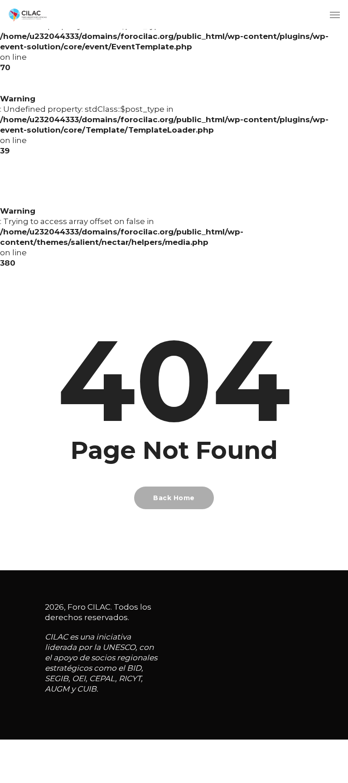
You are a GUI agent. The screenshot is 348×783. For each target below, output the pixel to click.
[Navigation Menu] (335, 14)
